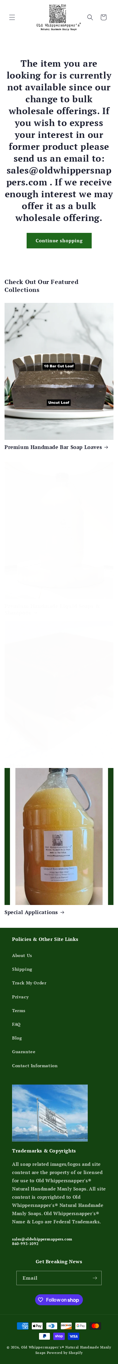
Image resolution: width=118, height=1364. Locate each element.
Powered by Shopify (65, 1353)
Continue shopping (59, 240)
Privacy (20, 997)
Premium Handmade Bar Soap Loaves (53, 447)
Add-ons (15, 765)
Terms (18, 1010)
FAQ (16, 1024)
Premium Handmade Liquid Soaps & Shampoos (52, 609)
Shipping (22, 969)
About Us (22, 955)
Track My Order (29, 983)
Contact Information (34, 1065)
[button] (12, 17)
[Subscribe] (94, 1278)
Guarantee (23, 1051)
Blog (17, 1038)
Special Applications (31, 912)
